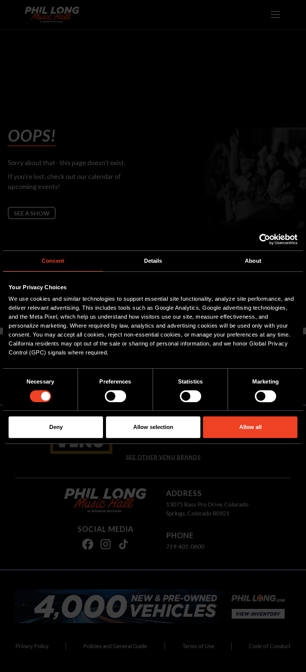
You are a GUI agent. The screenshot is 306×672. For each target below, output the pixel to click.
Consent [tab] (53, 261)
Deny (56, 427)
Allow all (250, 427)
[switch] (115, 396)
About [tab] (253, 261)
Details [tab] (153, 261)
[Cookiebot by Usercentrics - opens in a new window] (264, 239)
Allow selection (153, 427)
